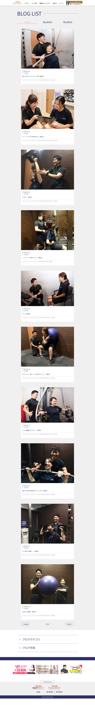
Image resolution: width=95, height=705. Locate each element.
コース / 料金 (34, 3)
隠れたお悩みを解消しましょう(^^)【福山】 (35, 491)
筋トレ (50, 80)
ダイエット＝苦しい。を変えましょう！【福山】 (36, 374)
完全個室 (42, 80)
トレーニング (31, 80)
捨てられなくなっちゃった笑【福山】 (33, 76)
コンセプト (26, 3)
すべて (27, 22)
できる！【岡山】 (27, 197)
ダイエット (26, 80)
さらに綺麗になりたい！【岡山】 (32, 430)
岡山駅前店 (67, 22)
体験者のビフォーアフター (44, 3)
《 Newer (25, 624)
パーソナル (35, 80)
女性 (39, 80)
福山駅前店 (47, 22)
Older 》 (70, 624)
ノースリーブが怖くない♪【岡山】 (32, 258)
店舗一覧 (55, 3)
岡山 (45, 80)
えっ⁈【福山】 (26, 314)
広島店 (38, 692)
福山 (47, 80)
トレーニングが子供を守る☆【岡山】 (33, 137)
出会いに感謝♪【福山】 (29, 612)
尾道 (45, 140)
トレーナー (61, 3)
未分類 (26, 73)
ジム (23, 80)
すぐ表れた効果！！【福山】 (30, 551)
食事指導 (53, 80)
